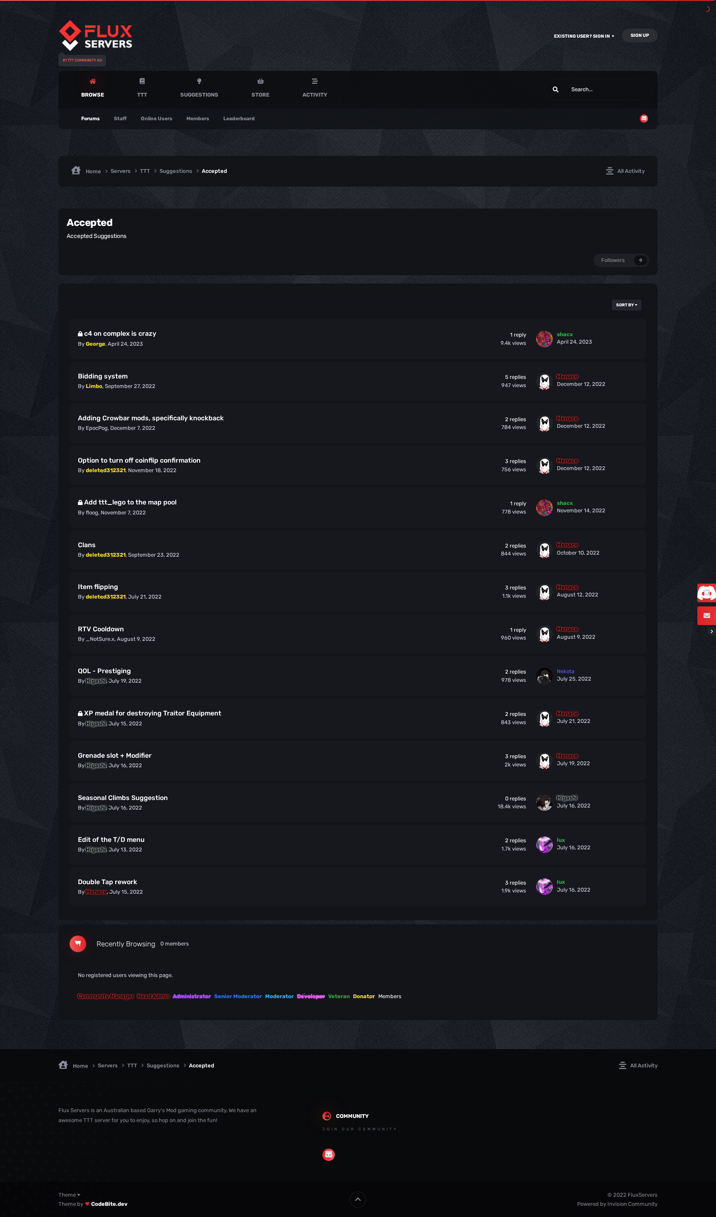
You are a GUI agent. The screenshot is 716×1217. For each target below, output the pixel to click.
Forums (90, 118)
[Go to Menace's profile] (544, 381)
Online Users (156, 118)
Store (260, 95)
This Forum (627, 89)
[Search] (555, 89)
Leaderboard (239, 118)
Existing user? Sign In (583, 36)
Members (197, 118)
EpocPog (97, 428)
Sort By (625, 305)
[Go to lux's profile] (544, 844)
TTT (142, 95)
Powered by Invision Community (617, 1204)
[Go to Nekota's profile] (544, 676)
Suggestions (199, 95)
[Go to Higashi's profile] (544, 802)
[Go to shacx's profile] (544, 339)
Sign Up (640, 35)
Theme (67, 1195)
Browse (92, 95)
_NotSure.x (100, 639)
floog (92, 512)
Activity (314, 95)
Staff (120, 118)
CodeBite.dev (109, 1204)
